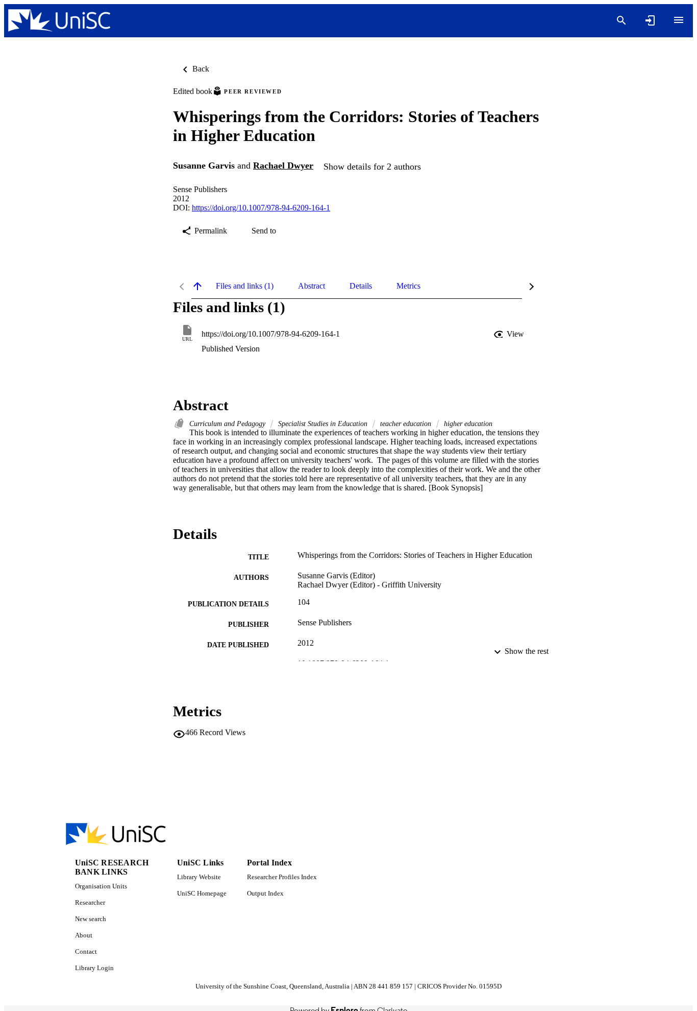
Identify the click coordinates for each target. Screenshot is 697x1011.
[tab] (245, 286)
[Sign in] (650, 20)
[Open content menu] (678, 20)
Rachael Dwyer (283, 165)
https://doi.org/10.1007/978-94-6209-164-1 (261, 207)
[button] (509, 334)
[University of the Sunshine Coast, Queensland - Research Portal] (59, 20)
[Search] (621, 20)
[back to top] (197, 286)
